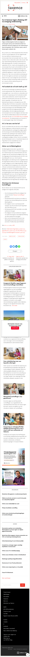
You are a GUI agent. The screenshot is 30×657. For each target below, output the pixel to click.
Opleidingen (6, 594)
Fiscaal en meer (7, 611)
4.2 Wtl (13, 225)
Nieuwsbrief (17, 2)
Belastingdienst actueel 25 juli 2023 (16, 232)
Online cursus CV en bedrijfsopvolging (11, 550)
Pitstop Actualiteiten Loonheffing (9, 507)
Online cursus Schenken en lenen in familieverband (14, 554)
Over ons (5, 601)
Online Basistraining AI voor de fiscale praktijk (12, 541)
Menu (5, 16)
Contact (23, 2)
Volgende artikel (19, 256)
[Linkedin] (16, 246)
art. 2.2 (6, 225)
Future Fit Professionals (7, 572)
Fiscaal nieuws (21, 236)
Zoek (23, 585)
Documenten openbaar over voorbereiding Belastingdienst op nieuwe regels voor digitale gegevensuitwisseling (12, 530)
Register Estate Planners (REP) (10, 615)
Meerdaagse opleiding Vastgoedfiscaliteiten (12, 558)
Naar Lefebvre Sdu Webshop (10, 630)
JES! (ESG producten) (8, 609)
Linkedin (5, 622)
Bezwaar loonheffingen (19, 195)
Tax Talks (5, 613)
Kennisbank (6, 596)
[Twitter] (13, 246)
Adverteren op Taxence (8, 603)
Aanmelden (15, 328)
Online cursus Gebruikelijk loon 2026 (10, 503)
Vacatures (5, 598)
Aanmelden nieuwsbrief (9, 628)
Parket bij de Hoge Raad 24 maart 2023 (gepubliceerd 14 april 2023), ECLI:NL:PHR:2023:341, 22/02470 (14, 230)
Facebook (5, 626)
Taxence (15, 8)
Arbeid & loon (12, 236)
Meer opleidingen (6, 578)
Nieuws (5, 239)
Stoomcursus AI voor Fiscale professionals (12, 563)
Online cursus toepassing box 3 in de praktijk (12, 567)
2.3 (9, 225)
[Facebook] (11, 246)
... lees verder (14, 305)
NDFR (4, 607)
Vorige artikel (11, 256)
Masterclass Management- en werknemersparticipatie (14, 494)
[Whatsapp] (19, 246)
